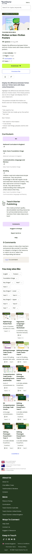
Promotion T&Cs (11, 547)
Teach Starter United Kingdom (12, 515)
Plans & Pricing (7, 501)
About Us (5, 482)
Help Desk (5, 524)
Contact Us (6, 527)
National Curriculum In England (12, 156)
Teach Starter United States (11, 511)
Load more (15, 454)
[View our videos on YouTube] (11, 539)
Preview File (16, 71)
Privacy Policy (22, 547)
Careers (5, 492)
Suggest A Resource (9, 530)
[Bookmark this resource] (5, 77)
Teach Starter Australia (10, 508)
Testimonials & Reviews (10, 489)
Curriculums (6, 504)
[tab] (16, 139)
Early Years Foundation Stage (11, 167)
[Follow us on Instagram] (6, 539)
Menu (28, 2)
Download (15, 66)
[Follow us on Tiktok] (3, 539)
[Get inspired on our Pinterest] (14, 539)
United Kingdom (10, 544)
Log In (6, 550)
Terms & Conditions (23, 543)
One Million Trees (8, 485)
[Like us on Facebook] (9, 539)
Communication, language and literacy (15, 194)
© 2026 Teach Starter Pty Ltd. (19, 550)
